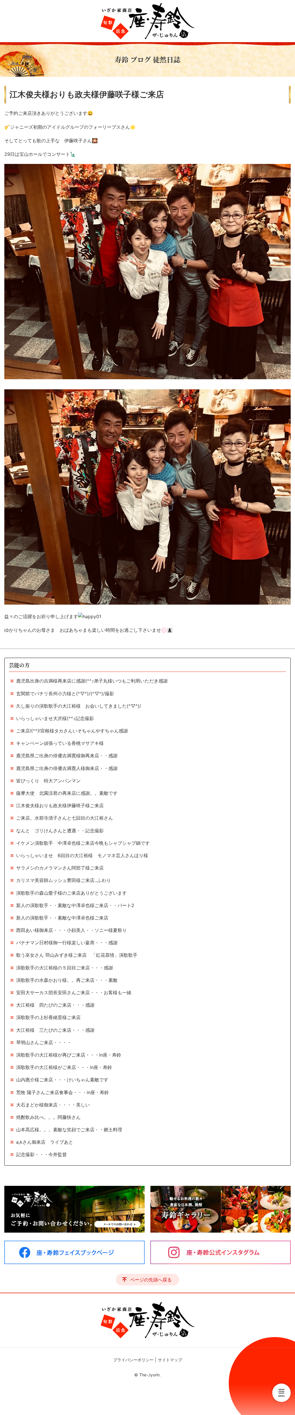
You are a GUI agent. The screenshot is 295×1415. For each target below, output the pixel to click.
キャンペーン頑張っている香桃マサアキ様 (60, 743)
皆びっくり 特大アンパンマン (48, 781)
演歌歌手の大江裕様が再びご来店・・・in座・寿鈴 (68, 1055)
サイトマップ (170, 1359)
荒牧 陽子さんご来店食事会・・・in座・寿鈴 (62, 1092)
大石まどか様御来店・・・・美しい (53, 1105)
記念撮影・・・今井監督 (41, 1154)
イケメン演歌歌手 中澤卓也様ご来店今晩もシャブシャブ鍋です (83, 843)
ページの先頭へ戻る (151, 1280)
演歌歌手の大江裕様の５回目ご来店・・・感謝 (67, 968)
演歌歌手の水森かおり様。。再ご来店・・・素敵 (67, 980)
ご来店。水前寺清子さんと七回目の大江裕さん (64, 818)
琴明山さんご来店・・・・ (43, 1042)
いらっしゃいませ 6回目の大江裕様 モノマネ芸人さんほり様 (82, 855)
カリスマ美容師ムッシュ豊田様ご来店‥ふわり (63, 880)
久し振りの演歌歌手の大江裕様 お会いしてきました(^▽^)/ (78, 706)
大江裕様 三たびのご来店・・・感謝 (55, 1030)
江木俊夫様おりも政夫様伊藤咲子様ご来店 (60, 805)
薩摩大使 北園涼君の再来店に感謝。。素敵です (67, 793)
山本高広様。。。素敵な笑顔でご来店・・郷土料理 (73, 1129)
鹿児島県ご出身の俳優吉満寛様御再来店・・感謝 (67, 755)
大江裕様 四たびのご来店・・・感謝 (55, 1005)
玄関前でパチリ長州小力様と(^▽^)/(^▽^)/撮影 (65, 693)
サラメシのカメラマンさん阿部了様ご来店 (60, 868)
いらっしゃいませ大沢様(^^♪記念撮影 (57, 718)
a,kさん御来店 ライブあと (44, 1142)
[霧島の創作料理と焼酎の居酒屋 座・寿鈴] (147, 21)
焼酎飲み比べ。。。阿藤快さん (48, 1117)
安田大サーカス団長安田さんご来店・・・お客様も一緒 (73, 992)
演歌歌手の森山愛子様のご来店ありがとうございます (71, 893)
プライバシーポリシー (133, 1359)
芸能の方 (19, 665)
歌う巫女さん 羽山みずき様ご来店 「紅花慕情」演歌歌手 (76, 955)
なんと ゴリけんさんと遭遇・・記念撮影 (60, 830)
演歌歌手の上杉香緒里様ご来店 (48, 1017)
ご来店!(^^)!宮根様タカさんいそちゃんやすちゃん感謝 (72, 731)
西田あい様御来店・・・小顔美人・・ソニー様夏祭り (71, 930)
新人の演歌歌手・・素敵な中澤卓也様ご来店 (62, 918)
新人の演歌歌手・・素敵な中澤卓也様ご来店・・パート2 (75, 905)
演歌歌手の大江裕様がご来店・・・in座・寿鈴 (64, 1067)
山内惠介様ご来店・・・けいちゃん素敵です (62, 1080)
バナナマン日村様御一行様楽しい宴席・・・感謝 (67, 942)
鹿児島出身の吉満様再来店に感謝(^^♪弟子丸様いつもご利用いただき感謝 (92, 681)
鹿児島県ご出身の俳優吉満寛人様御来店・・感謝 (67, 768)
